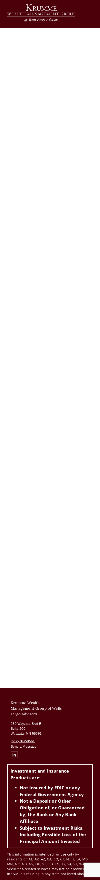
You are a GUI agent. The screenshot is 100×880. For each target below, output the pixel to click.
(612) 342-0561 (23, 741)
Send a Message (24, 746)
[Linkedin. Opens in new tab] (14, 754)
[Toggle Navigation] (90, 14)
